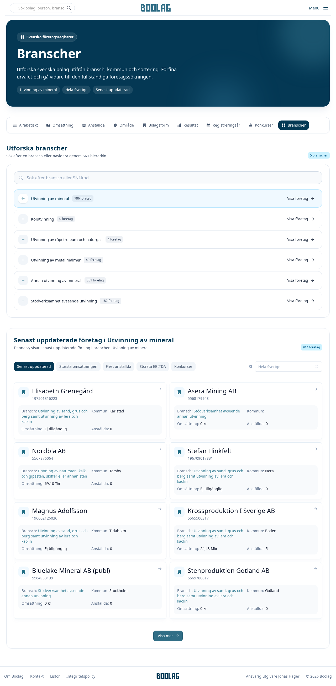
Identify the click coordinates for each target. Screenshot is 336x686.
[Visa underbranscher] (23, 219)
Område (126, 125)
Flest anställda (118, 366)
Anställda (96, 125)
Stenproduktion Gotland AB (229, 570)
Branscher (297, 125)
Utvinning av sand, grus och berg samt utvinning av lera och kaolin (55, 416)
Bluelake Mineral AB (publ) (71, 570)
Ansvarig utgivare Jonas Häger (273, 676)
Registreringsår (226, 125)
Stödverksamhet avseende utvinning (64, 300)
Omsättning (63, 125)
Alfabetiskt (28, 125)
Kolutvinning (42, 219)
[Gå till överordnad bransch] (23, 198)
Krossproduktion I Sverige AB (231, 510)
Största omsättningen (78, 366)
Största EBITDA (153, 366)
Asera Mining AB (212, 390)
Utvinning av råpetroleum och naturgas (66, 239)
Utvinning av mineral (50, 198)
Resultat (190, 125)
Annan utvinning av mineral (56, 280)
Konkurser (264, 125)
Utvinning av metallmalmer (56, 260)
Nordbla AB (49, 450)
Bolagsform (159, 125)
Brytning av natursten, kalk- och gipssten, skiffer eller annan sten (54, 473)
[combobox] (288, 366)
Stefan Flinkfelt (210, 450)
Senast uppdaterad (34, 366)
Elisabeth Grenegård (62, 390)
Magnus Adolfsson (59, 510)
